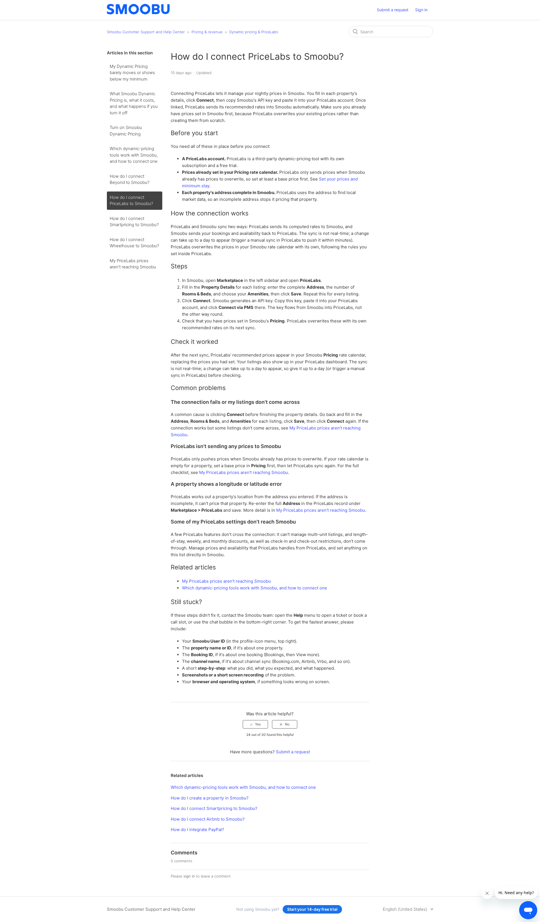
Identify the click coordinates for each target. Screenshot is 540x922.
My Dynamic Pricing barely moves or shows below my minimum (132, 73)
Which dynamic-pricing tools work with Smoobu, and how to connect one (134, 155)
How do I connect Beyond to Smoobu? (129, 179)
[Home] (138, 12)
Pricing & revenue (207, 32)
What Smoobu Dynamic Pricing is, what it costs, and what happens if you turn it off (134, 103)
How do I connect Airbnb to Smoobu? (208, 819)
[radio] (255, 724)
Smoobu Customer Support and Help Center (146, 32)
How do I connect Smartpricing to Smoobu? (134, 222)
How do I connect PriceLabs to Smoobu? (131, 200)
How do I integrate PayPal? (197, 829)
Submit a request (392, 9)
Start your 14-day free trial (312, 909)
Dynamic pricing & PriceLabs (253, 32)
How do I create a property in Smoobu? (210, 798)
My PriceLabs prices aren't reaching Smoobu (133, 264)
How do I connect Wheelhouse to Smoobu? (134, 243)
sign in (189, 876)
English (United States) (405, 909)
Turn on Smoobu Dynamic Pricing (126, 131)
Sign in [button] (421, 9)
